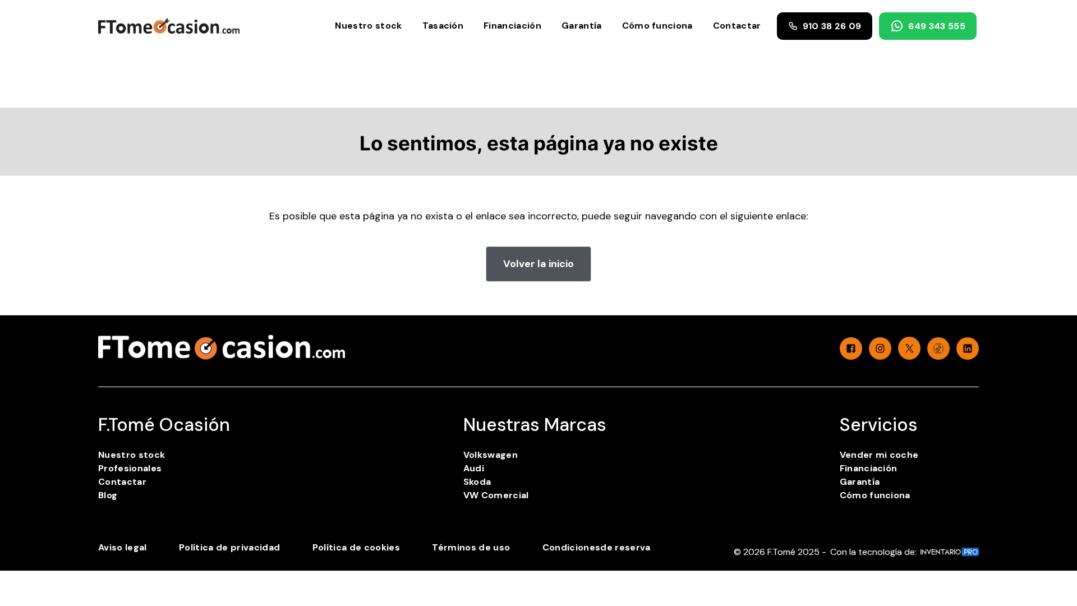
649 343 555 (936, 26)
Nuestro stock (368, 25)
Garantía (581, 25)
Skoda (477, 482)
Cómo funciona (657, 25)
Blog (107, 495)
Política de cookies (356, 547)
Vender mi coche (879, 455)
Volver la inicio (538, 263)
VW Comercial (496, 495)
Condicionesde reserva (596, 547)
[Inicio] (169, 25)
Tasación (443, 25)
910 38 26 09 (832, 26)
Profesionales (130, 468)
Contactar (737, 25)
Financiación (512, 25)
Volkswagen (490, 455)
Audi (473, 468)
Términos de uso (471, 547)
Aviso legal (122, 547)
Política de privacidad (229, 547)
